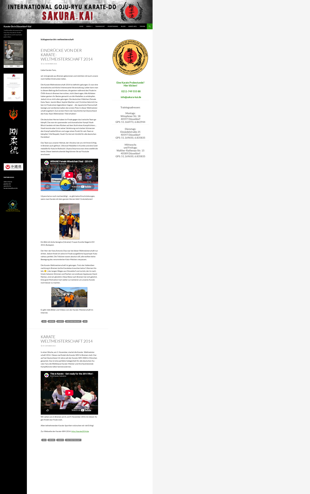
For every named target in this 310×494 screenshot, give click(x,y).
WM (85, 321)
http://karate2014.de (80, 431)
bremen (51, 321)
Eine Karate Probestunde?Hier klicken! (130, 84)
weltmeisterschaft (73, 321)
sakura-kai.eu (8, 182)
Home (81, 26)
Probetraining (113, 26)
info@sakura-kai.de (131, 97)
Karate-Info (132, 26)
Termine (142, 26)
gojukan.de (7, 184)
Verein (88, 26)
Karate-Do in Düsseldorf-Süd (17, 26)
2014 (44, 321)
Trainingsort (100, 26)
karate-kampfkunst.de (11, 188)
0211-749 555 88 (131, 91)
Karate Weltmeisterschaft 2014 (67, 339)
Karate (60, 321)
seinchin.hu (7, 186)
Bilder (123, 26)
